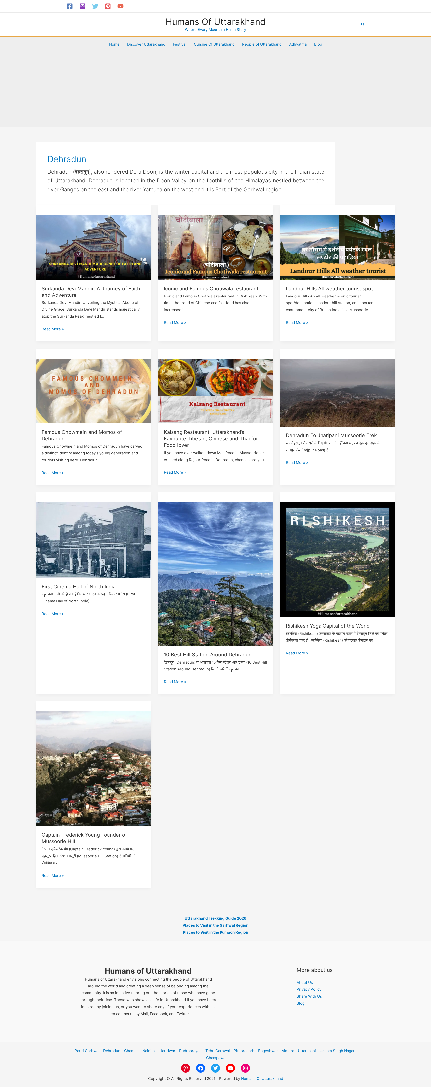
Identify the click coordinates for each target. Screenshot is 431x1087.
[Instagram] (82, 6)
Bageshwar (268, 1050)
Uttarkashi (307, 1050)
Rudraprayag (190, 1050)
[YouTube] (120, 6)
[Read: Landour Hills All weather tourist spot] (337, 247)
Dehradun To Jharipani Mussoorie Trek (331, 435)
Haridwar (167, 1050)
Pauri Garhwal (87, 1050)
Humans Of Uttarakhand (216, 21)
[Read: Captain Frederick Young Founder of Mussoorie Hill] (93, 768)
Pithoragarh (244, 1050)
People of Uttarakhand (262, 44)
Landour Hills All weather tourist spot (329, 289)
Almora (288, 1050)
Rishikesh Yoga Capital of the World (328, 626)
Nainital (149, 1050)
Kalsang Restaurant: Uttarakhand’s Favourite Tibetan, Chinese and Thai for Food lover (211, 438)
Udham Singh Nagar (337, 1050)
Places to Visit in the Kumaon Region (215, 932)
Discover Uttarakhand (146, 44)
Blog (318, 44)
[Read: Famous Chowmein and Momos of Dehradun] (93, 390)
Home (114, 44)
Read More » (53, 329)
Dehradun (111, 1050)
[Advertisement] (215, 89)
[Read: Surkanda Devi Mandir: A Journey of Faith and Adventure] (93, 247)
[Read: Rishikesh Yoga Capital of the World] (337, 559)
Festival (179, 44)
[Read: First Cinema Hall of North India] (93, 539)
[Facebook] (70, 6)
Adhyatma (298, 44)
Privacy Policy (309, 989)
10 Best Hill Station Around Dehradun (208, 655)
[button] (363, 24)
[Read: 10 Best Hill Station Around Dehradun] (215, 573)
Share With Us (309, 996)
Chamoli (131, 1050)
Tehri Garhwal (217, 1050)
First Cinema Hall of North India (79, 587)
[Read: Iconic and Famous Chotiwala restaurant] (215, 247)
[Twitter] (95, 6)
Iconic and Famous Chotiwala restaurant (211, 289)
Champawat (216, 1057)
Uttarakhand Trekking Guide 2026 (215, 918)
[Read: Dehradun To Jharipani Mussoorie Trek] (337, 392)
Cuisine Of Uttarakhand (214, 44)
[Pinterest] (108, 6)
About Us (305, 982)
